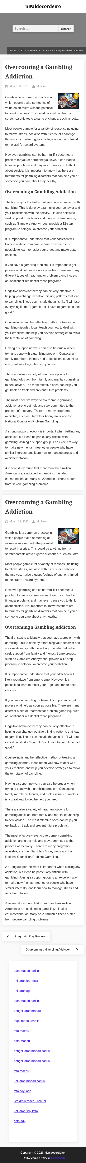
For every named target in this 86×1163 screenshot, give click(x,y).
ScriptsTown (58, 1157)
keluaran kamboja (26, 980)
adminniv (41, 86)
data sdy (19, 1121)
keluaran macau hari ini (29, 1081)
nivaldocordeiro (43, 6)
